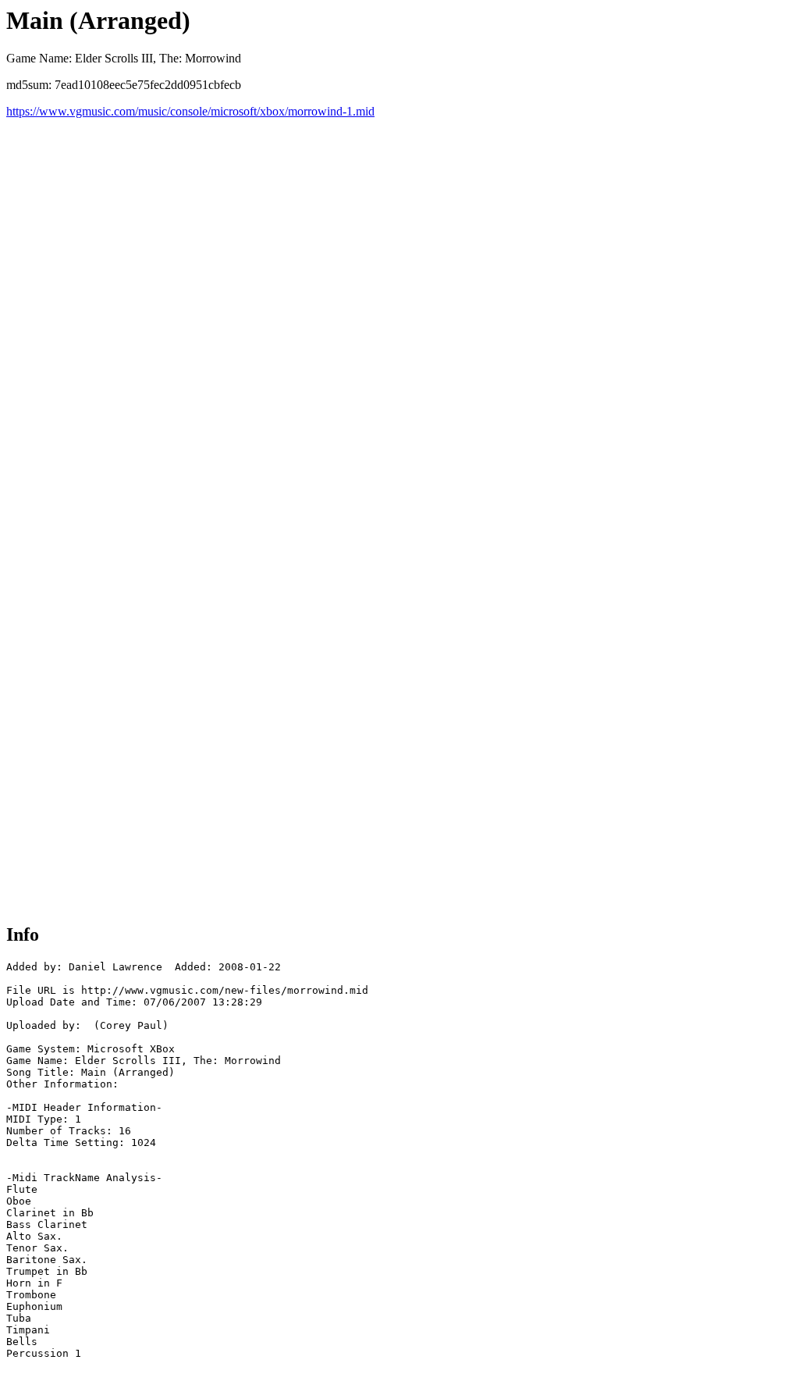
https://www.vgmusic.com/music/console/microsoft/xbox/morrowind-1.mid (190, 111)
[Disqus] (399, 314)
